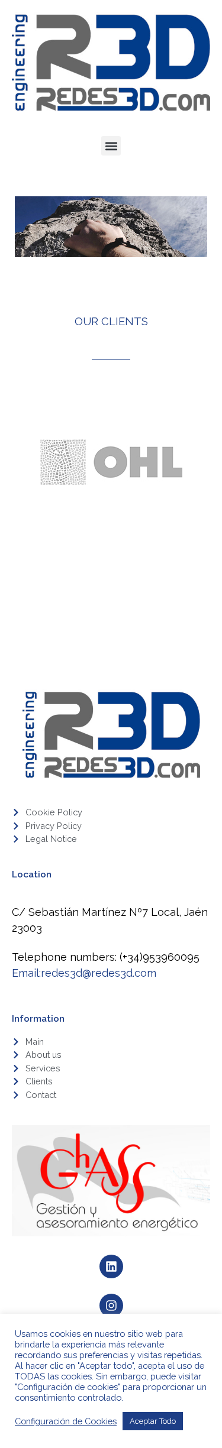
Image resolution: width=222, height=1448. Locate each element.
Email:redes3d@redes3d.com (84, 973)
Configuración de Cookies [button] (66, 1421)
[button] (111, 146)
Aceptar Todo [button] (153, 1421)
